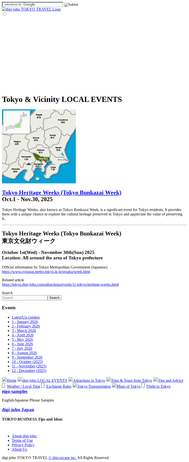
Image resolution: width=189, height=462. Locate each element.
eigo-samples (14, 391)
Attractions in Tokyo (89, 380)
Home (11, 380)
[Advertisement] (94, 55)
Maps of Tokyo (129, 386)
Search (7, 293)
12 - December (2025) (29, 370)
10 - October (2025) (27, 362)
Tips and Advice (170, 380)
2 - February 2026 (26, 326)
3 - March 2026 (24, 330)
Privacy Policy (23, 445)
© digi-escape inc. (62, 458)
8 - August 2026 (24, 353)
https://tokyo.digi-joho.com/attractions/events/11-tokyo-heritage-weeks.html (60, 284)
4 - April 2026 (23, 335)
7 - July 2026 (22, 348)
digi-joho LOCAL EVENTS (44, 380)
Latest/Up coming (26, 317)
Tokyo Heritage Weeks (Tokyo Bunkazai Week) (61, 192)
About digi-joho (24, 436)
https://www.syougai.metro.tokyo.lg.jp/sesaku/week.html (46, 272)
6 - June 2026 (22, 344)
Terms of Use (22, 440)
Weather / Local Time (23, 386)
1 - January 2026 (25, 322)
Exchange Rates (58, 386)
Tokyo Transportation (94, 386)
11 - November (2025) (29, 366)
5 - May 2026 (22, 339)
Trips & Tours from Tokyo (131, 380)
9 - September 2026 (27, 357)
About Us (19, 449)
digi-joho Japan (18, 409)
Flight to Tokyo (158, 386)
